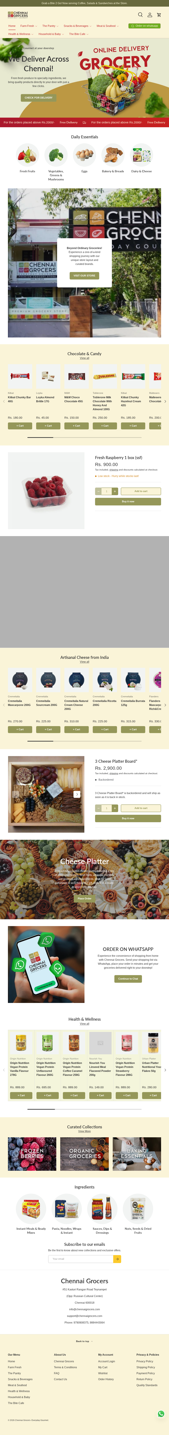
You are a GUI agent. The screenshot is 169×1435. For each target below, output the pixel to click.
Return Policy (144, 1379)
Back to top (83, 1341)
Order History (106, 1379)
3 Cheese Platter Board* (116, 761)
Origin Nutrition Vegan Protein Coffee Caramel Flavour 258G (72, 1069)
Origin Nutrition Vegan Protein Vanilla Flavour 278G (19, 1069)
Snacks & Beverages (20, 1379)
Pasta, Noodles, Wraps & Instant (66, 1231)
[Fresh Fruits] (27, 155)
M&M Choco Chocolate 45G (73, 399)
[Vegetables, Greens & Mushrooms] (56, 155)
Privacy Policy (144, 1361)
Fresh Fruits (27, 171)
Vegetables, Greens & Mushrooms (56, 175)
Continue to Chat (128, 978)
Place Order (84, 898)
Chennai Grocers (64, 1361)
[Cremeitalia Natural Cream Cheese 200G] (76, 680)
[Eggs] (84, 155)
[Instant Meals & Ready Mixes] (31, 1209)
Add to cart (141, 491)
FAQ (56, 1373)
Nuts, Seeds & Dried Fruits (138, 1231)
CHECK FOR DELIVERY (38, 97)
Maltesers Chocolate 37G (158, 399)
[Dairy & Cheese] (141, 155)
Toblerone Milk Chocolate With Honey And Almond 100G (102, 403)
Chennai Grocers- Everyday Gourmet (31, 1420)
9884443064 (97, 1322)
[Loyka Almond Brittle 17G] (48, 376)
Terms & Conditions (65, 1367)
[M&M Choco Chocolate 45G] (76, 376)
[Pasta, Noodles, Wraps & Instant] (66, 1209)
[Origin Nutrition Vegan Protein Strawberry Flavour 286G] (127, 1043)
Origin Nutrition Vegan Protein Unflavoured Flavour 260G (46, 1069)
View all (84, 358)
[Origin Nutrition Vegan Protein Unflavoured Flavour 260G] (47, 1043)
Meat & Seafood (17, 1385)
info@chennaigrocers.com (84, 1309)
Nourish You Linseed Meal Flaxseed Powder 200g (100, 1069)
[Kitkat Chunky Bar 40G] (20, 376)
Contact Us (60, 1379)
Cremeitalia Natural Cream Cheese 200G (76, 705)
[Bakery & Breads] (113, 155)
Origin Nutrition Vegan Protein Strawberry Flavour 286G (125, 1069)
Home (12, 26)
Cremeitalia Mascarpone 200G (19, 703)
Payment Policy (145, 1373)
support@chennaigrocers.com (84, 1316)
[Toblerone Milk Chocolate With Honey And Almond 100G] (105, 376)
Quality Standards (146, 1385)
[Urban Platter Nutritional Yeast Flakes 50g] (153, 1043)
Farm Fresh (14, 1367)
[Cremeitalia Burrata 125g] (133, 680)
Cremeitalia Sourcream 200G (46, 703)
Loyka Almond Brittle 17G (45, 399)
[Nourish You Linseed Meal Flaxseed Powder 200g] (100, 1043)
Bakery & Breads (113, 171)
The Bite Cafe (16, 1403)
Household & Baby (19, 1397)
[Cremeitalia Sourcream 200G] (48, 680)
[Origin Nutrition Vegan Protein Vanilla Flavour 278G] (21, 1043)
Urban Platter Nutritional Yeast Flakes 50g (152, 1067)
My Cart (102, 1367)
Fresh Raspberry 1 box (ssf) (118, 457)
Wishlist (102, 1373)
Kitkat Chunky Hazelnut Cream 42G (131, 401)
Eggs (84, 171)
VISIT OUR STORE (84, 275)
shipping (113, 469)
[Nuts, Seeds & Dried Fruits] (138, 1209)
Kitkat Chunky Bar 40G (19, 399)
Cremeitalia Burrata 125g (133, 703)
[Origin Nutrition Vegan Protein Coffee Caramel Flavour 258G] (74, 1043)
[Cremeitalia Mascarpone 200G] (20, 680)
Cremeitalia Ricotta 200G (104, 703)
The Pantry (14, 1373)
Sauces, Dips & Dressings (102, 1231)
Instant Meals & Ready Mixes (31, 1231)
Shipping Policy (145, 1367)
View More (84, 1131)
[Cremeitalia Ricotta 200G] (105, 680)
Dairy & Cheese (141, 171)
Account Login (106, 1361)
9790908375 (81, 1322)
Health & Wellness (19, 1391)
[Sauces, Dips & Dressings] (102, 1209)
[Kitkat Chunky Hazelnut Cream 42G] (133, 376)
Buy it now (128, 501)
